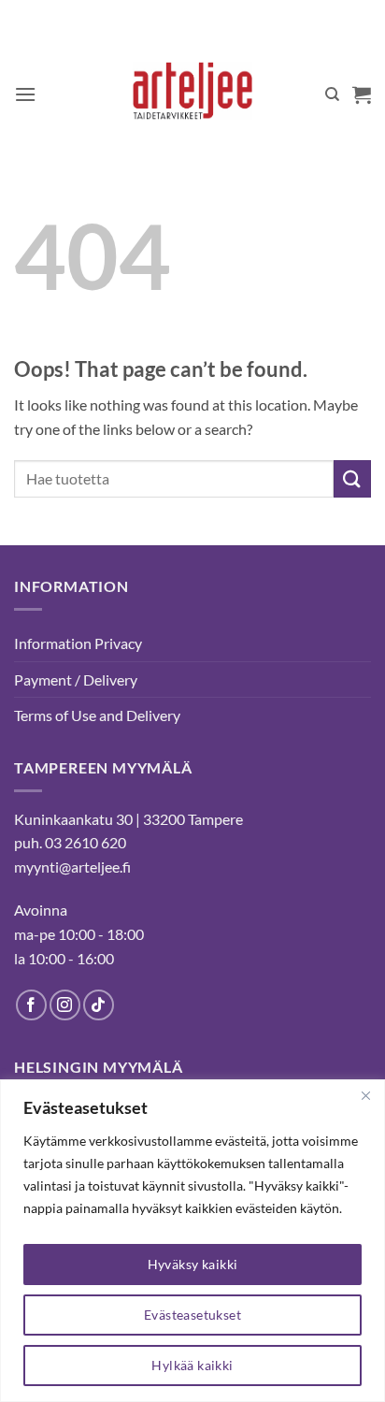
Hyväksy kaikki (193, 1264)
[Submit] (352, 478)
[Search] (332, 94)
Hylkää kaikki (192, 1365)
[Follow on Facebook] (31, 1005)
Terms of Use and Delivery (97, 715)
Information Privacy (78, 643)
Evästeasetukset (192, 1315)
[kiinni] (365, 1095)
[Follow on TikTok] (98, 1005)
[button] (25, 94)
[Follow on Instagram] (65, 1005)
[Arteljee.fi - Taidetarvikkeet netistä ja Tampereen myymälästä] (193, 94)
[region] (192, 1240)
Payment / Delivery (75, 679)
